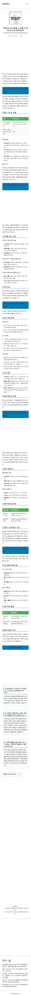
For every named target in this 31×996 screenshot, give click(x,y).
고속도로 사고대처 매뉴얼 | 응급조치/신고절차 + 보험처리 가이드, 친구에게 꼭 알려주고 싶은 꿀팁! (15, 975)
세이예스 (6, 4)
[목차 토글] (18, 774)
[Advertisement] (15, 56)
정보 (16, 906)
